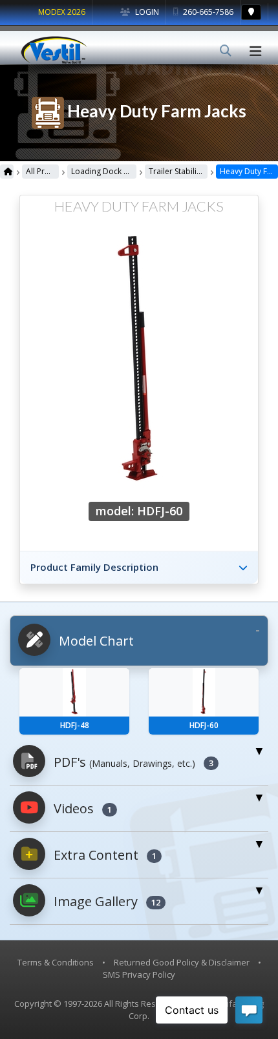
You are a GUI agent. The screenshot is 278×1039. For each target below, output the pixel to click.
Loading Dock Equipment (103, 171)
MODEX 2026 (61, 11)
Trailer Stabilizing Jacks (178, 171)
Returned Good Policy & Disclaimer (182, 962)
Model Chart (95, 640)
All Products (42, 171)
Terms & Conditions (55, 962)
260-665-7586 (207, 11)
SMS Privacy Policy (139, 974)
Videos (81, 808)
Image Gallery (105, 901)
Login (146, 11)
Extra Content (103, 855)
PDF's (131, 762)
